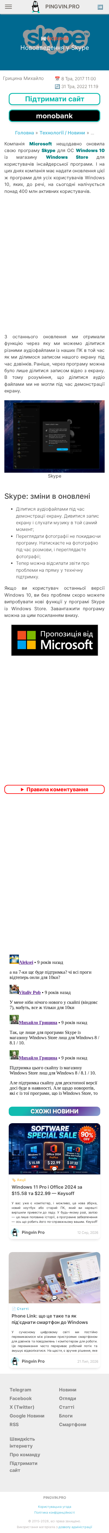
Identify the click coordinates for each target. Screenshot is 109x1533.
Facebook (21, 1398)
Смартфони (72, 1424)
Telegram (20, 1390)
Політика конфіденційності (54, 1512)
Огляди (67, 1398)
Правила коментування (57, 789)
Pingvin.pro (61, 6)
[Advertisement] (54, 274)
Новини (67, 1390)
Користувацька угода (54, 1507)
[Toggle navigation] (8, 9)
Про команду (25, 1454)
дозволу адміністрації (75, 1527)
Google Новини (27, 1416)
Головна (24, 133)
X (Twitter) (22, 1407)
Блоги (66, 1416)
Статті (66, 1407)
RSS (14, 1424)
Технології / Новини (62, 133)
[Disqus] (54, 875)
